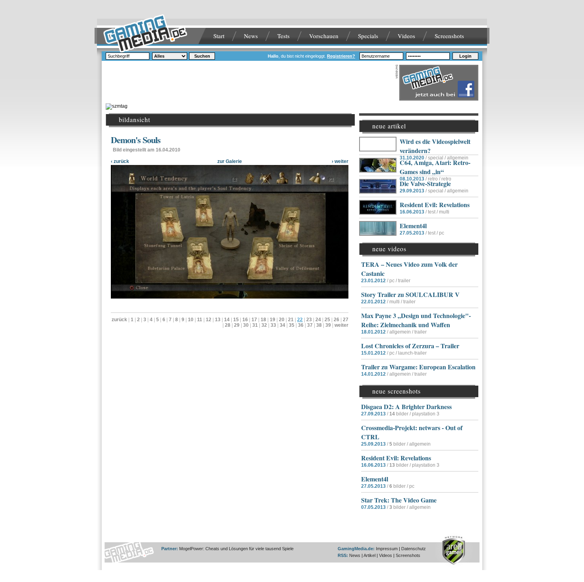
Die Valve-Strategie (425, 183)
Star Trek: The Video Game (399, 499)
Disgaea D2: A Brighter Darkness (406, 406)
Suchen (202, 56)
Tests (283, 36)
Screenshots (449, 36)
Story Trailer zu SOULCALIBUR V (410, 294)
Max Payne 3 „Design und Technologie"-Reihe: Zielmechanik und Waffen (416, 320)
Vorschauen (323, 36)
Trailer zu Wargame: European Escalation (418, 366)
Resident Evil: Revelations (435, 204)
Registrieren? (341, 56)
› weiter (340, 161)
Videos (406, 36)
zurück (119, 319)
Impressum (387, 548)
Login (465, 56)
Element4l (413, 225)
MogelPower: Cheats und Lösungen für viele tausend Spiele (236, 548)
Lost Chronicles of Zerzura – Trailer (410, 345)
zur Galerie (229, 161)
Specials (368, 36)
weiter (341, 325)
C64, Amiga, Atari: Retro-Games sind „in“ (435, 167)
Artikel (369, 555)
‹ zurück (120, 161)
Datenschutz (413, 548)
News (251, 36)
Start (218, 36)
